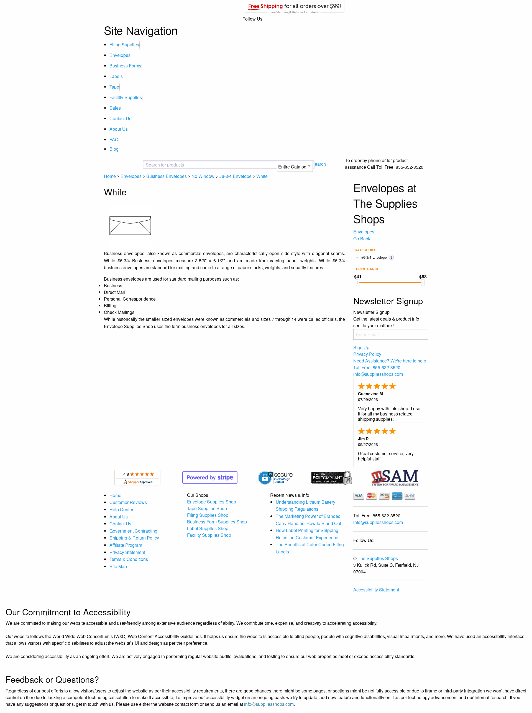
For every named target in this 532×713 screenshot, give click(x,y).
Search (319, 164)
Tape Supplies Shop (207, 508)
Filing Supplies (124, 44)
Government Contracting (133, 531)
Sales (115, 108)
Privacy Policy (367, 354)
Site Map (118, 566)
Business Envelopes (166, 176)
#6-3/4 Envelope (235, 176)
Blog (114, 149)
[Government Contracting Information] (395, 477)
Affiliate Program (125, 545)
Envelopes (120, 55)
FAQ (113, 139)
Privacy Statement (127, 552)
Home (110, 176)
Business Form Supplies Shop (217, 521)
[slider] (357, 282)
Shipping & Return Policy (134, 538)
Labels (116, 76)
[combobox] (190, 165)
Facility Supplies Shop (209, 535)
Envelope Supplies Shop (211, 501)
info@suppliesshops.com (378, 522)
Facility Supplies (125, 97)
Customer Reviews (128, 502)
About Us (118, 129)
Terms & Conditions (128, 559)
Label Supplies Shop (207, 528)
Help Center (121, 509)
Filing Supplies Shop (207, 515)
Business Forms (125, 65)
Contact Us (120, 118)
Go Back (361, 238)
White (262, 176)
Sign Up (361, 347)
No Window (202, 176)
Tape (114, 87)
